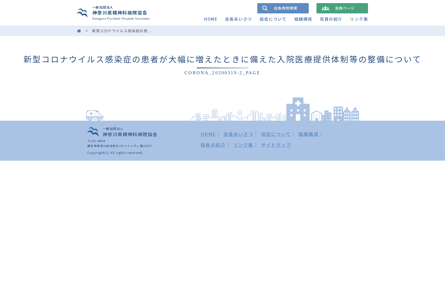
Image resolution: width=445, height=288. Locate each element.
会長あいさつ (238, 19)
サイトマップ (276, 145)
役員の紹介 (331, 19)
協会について (273, 19)
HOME (210, 19)
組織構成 (303, 19)
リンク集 (359, 19)
